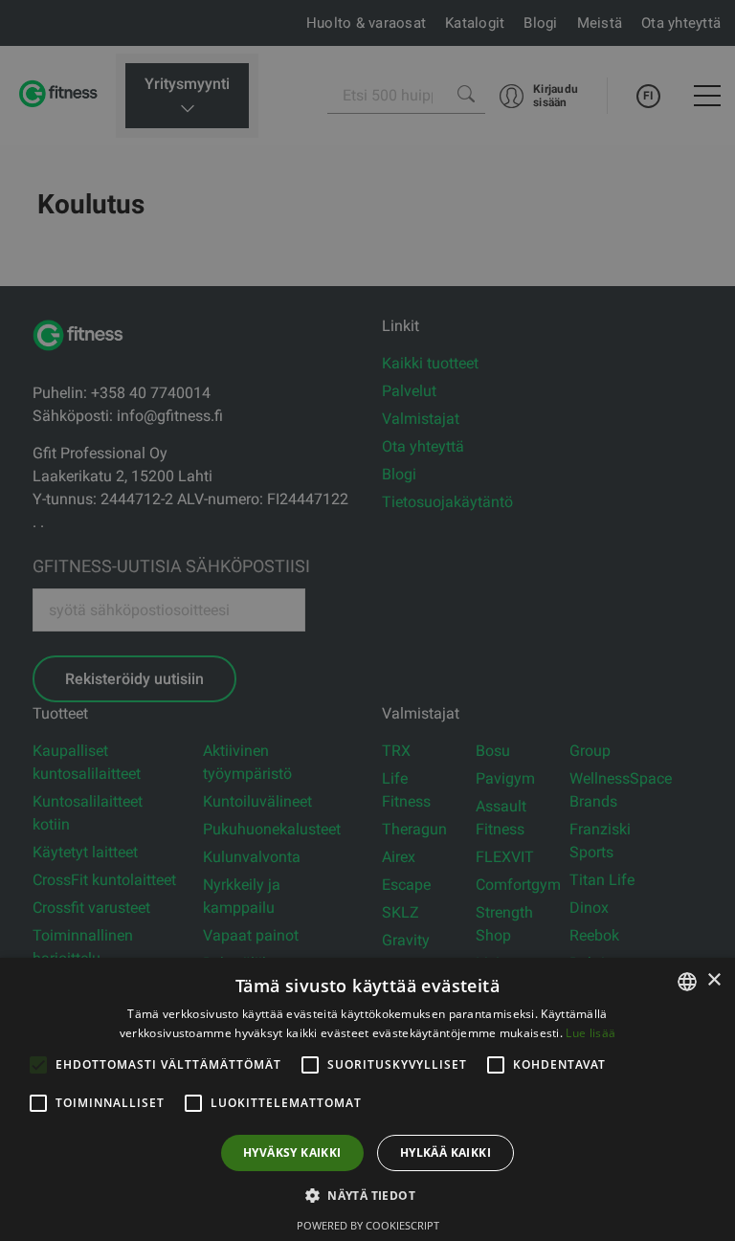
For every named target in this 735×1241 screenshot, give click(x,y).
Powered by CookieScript (368, 1225)
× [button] (713, 980)
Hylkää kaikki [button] (445, 1152)
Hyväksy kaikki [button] (292, 1152)
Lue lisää (590, 1033)
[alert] (367, 620)
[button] (367, 1195)
